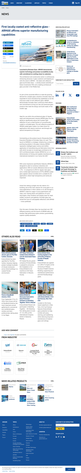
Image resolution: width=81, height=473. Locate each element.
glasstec (15, 454)
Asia (14, 429)
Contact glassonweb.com (45, 427)
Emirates (50, 223)
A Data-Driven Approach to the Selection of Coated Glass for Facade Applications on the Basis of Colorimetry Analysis (72, 57)
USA (27, 455)
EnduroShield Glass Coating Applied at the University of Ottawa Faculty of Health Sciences (45, 256)
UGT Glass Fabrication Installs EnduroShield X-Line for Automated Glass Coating (28, 255)
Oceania (28, 443)
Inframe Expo (64, 161)
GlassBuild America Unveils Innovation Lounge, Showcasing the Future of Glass (73, 140)
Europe (14, 438)
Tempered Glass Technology (29, 450)
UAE (22, 226)
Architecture (16, 427)
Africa (14, 425)
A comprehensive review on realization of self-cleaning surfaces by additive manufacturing (73, 44)
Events (14, 440)
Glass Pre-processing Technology (18, 449)
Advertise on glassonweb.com (43, 437)
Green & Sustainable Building (18, 457)
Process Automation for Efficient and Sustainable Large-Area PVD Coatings (72, 33)
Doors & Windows (17, 434)
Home (3, 8)
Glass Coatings (16, 446)
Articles (36, 3)
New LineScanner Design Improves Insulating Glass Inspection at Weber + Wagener (73, 110)
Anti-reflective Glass (27, 223)
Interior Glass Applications (29, 427)
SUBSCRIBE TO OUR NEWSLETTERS (65, 80)
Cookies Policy (5, 471)
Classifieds (28, 3)
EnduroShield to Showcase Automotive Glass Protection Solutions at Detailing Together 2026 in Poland (27, 298)
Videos (27, 457)
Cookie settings (12, 471)
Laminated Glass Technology (30, 431)
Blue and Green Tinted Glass (31, 390)
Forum (51, 3)
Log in (6, 335)
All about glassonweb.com (45, 425)
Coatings (37, 223)
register (12, 335)
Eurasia (14, 436)
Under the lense (30, 453)
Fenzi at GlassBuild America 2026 (8, 296)
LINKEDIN (8, 42)
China (14, 431)
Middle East (29, 438)
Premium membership (44, 434)
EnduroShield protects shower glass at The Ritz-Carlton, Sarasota (9, 255)
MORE (7, 53)
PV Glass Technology (31, 447)
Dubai (43, 223)
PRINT (7, 51)
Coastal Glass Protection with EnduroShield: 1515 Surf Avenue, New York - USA (45, 298)
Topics (44, 3)
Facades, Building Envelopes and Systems (18, 443)
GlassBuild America (17, 452)
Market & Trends (30, 436)
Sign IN (77, 3)
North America (29, 440)
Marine (11, 387)
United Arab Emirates (32, 226)
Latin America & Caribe (31, 434)
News (12, 3)
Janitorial (12, 399)
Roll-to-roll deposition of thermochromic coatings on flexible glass (72, 69)
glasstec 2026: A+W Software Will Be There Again (72, 129)
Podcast (28, 445)
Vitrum (27, 460)
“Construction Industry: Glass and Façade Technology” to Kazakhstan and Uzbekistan (69, 169)
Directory (19, 3)
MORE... (52, 236)
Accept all (70, 469)
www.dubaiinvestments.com (10, 62)
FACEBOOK (8, 45)
